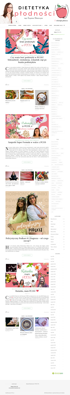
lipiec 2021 (53, 304)
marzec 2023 (53, 276)
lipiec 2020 (53, 327)
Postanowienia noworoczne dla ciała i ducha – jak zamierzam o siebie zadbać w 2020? (12, 183)
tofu (53, 122)
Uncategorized (53, 244)
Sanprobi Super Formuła (57, 119)
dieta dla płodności (56, 155)
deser (53, 56)
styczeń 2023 (53, 279)
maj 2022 (52, 294)
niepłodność (60, 180)
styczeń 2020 (53, 342)
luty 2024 (52, 261)
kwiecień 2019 (53, 365)
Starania (31, 55)
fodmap (60, 162)
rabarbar (54, 109)
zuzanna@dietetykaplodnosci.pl (59, 34)
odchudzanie (55, 95)
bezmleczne (55, 47)
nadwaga (54, 88)
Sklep (50, 25)
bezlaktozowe (55, 45)
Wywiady (52, 249)
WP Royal (12, 392)
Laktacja (52, 226)
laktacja (54, 77)
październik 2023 (54, 269)
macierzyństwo (56, 84)
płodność (54, 192)
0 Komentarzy (46, 84)
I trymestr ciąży (56, 72)
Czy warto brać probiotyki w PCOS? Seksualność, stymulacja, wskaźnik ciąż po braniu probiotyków (27, 59)
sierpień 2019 (53, 355)
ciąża (62, 148)
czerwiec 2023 (53, 274)
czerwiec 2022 (53, 291)
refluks (54, 111)
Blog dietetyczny (37, 25)
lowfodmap (55, 79)
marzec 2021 (53, 312)
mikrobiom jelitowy (57, 86)
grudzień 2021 (53, 299)
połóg (60, 104)
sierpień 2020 (53, 324)
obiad (53, 93)
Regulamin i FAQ (58, 25)
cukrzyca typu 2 (56, 54)
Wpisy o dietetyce (38, 55)
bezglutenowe (55, 141)
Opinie (46, 25)
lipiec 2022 (53, 289)
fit (62, 63)
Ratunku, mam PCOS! (25, 291)
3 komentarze (46, 166)
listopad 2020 (53, 319)
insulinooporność (56, 70)
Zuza (8, 84)
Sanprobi (59, 194)
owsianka (54, 102)
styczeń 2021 (53, 317)
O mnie (19, 25)
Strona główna (12, 25)
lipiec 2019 (53, 357)
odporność (54, 185)
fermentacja (55, 63)
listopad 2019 (53, 347)
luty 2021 (52, 314)
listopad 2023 (53, 266)
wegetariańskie (56, 126)
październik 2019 (54, 350)
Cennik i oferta (27, 25)
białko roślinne (56, 49)
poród (54, 104)
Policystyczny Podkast (27, 236)
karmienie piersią (56, 169)
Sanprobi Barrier (56, 116)
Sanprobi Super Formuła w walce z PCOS (27, 142)
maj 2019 (52, 362)
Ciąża (22, 55)
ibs (52, 164)
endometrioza (55, 61)
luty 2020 (52, 340)
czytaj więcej (27, 80)
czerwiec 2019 (53, 360)
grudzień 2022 (53, 281)
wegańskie (55, 124)
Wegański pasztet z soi (25, 100)
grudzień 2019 (53, 345)
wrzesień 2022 (53, 286)
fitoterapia (55, 65)
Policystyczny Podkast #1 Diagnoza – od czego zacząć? (27, 239)
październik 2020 (54, 322)
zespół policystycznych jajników (57, 132)
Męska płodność (53, 229)
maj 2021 (52, 307)
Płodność (26, 55)
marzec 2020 (53, 337)
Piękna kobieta (53, 231)
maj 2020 (52, 332)
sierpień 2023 (53, 271)
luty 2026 (52, 256)
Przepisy (52, 236)
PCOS (61, 102)
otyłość (54, 100)
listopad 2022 (53, 284)
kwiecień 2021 (53, 309)
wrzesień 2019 (53, 352)
